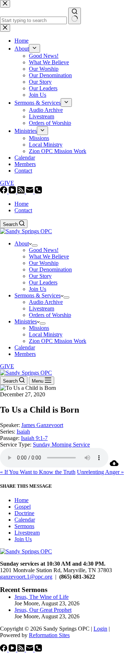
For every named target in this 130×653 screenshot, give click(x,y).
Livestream (41, 308)
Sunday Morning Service (61, 444)
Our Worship (43, 263)
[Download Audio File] (114, 465)
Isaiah (23, 431)
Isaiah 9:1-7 (34, 438)
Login (100, 629)
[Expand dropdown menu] (35, 245)
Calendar (24, 347)
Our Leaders (43, 282)
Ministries (25, 321)
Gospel (22, 507)
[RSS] (21, 191)
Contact (23, 210)
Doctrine (24, 513)
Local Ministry (45, 334)
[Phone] (38, 191)
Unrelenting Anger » (100, 472)
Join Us (37, 289)
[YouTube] (13, 191)
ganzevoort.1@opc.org (26, 577)
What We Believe (49, 256)
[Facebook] (4, 191)
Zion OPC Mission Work (57, 341)
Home (21, 204)
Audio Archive (46, 302)
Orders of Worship (50, 315)
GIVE (7, 366)
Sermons (24, 526)
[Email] (30, 191)
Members (25, 354)
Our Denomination (50, 269)
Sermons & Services (37, 295)
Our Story (40, 276)
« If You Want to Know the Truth (37, 472)
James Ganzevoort (42, 425)
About (21, 243)
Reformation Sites (49, 635)
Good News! (43, 250)
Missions (39, 328)
